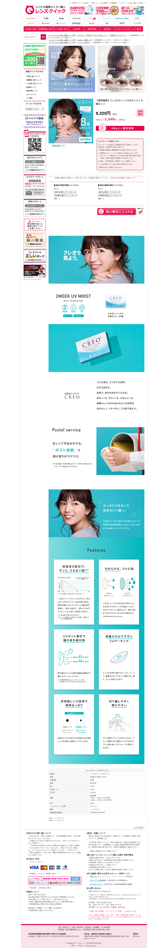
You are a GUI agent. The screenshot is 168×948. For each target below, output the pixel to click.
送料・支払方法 (77, 927)
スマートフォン (91, 945)
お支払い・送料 (89, 3)
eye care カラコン (96, 884)
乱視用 (77, 29)
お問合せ (88, 927)
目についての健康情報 (98, 880)
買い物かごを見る (136, 3)
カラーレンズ (122, 29)
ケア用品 (136, 29)
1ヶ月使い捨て (61, 29)
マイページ (123, 3)
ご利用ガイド (76, 3)
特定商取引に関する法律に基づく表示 (96, 929)
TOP (59, 927)
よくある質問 (102, 3)
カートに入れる (116, 212)
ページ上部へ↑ (139, 827)
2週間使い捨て (46, 29)
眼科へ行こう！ (95, 876)
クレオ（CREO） (84, 42)
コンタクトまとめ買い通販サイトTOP (62, 35)
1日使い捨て (31, 29)
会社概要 (96, 927)
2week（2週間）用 (84, 40)
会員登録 (113, 3)
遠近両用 (92, 29)
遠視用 (107, 29)
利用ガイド (67, 927)
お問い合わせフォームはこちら (100, 891)
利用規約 (61, 929)
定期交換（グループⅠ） (118, 35)
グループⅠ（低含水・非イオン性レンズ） (93, 35)
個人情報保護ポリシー (74, 929)
